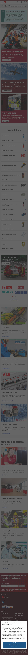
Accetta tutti (14, 642)
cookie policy (22, 638)
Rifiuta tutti (14, 647)
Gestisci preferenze (14, 645)
